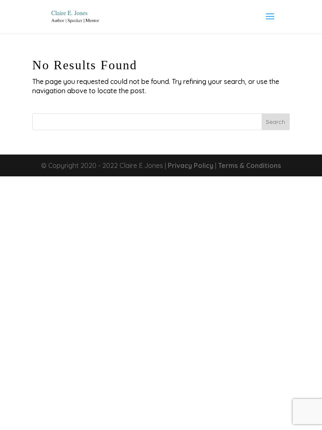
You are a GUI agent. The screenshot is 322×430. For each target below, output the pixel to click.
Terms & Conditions (249, 165)
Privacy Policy (190, 165)
